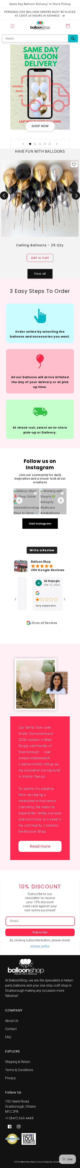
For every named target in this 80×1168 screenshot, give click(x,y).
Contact (11, 1029)
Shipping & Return (17, 1062)
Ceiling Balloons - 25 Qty (40, 245)
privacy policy (40, 946)
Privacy (10, 1078)
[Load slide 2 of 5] (35, 143)
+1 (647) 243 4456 (19, 1118)
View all (40, 274)
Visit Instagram (40, 524)
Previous (4, 195)
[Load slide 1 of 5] (30, 143)
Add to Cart (40, 258)
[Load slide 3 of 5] (40, 143)
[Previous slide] (23, 143)
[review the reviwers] (29, 594)
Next (76, 195)
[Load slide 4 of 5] (44, 143)
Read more (40, 846)
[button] (12, 26)
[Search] (73, 38)
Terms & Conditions (19, 1070)
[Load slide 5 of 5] (49, 143)
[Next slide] (56, 143)
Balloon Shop (25, 1162)
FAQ (8, 1037)
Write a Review (42, 550)
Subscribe (40, 932)
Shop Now (40, 126)
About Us (11, 1021)
